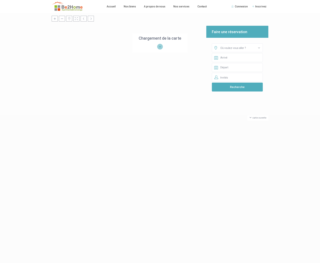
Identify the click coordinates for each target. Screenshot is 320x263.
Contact (202, 6)
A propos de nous (154, 6)
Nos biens (130, 6)
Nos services (181, 6)
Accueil (111, 6)
